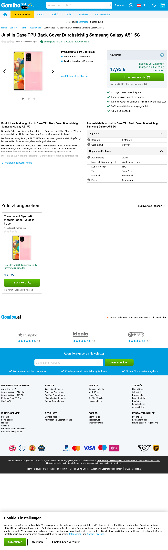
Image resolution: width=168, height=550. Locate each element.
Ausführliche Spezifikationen (75, 76)
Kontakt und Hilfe (143, 413)
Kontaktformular (139, 420)
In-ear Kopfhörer (139, 398)
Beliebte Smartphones (15, 385)
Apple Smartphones (54, 389)
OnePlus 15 (6, 401)
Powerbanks (137, 395)
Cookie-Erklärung (95, 534)
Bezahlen (5, 417)
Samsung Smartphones (55, 392)
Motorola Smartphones (55, 398)
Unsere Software (96, 423)
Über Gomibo (94, 417)
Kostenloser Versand (23, 290)
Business (83, 14)
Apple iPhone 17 (8, 389)
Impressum (62, 469)
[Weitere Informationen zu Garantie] (88, 139)
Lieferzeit (5, 423)
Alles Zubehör (138, 407)
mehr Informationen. (114, 463)
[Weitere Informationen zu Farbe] (88, 180)
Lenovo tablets (95, 401)
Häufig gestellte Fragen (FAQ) (145, 423)
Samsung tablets (96, 389)
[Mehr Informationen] (145, 84)
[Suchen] (109, 5)
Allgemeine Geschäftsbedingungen (106, 469)
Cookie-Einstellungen (79, 469)
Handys (49, 385)
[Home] (5, 14)
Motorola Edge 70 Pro (11, 398)
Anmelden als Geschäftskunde (58, 420)
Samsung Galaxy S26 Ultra (13, 392)
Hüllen (23, 28)
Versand (5, 426)
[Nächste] (52, 71)
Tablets (69, 14)
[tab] (23, 99)
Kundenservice (102, 14)
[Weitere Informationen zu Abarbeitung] (88, 157)
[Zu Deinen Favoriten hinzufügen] (162, 55)
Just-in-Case (35, 28)
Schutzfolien (137, 392)
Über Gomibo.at (34, 469)
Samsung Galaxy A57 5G (12, 395)
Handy (40, 14)
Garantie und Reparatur (11, 432)
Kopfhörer (136, 401)
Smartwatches (138, 404)
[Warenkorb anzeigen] (163, 5)
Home (4, 28)
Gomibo (93, 413)
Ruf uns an (137, 417)
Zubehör (54, 14)
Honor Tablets (95, 395)
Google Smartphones (54, 401)
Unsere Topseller (22, 14)
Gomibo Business (52, 417)
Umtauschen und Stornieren (13, 429)
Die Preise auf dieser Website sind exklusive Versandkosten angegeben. (128, 461)
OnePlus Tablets (96, 398)
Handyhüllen (138, 389)
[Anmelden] (131, 5)
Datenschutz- (75, 534)
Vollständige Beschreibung (18, 162)
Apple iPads (94, 392)
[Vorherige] (4, 71)
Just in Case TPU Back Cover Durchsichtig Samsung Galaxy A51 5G (74, 28)
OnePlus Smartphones (55, 395)
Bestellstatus (7, 420)
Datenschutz (94, 420)
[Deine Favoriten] (154, 5)
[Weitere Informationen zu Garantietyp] (88, 144)
